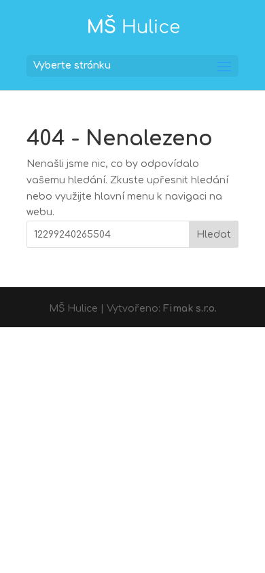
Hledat (213, 234)
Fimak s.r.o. (190, 308)
